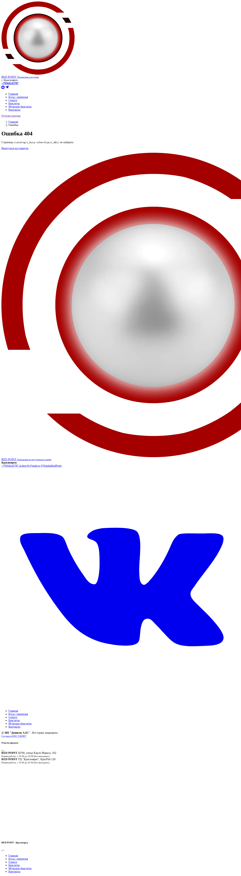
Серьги (12, 100)
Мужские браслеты (20, 106)
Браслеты (14, 103)
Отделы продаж (10, 115)
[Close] (2, 750)
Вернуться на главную (14, 148)
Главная (13, 93)
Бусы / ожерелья (18, 97)
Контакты (14, 109)
